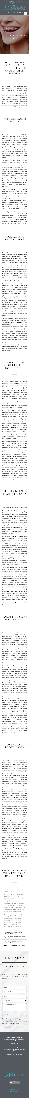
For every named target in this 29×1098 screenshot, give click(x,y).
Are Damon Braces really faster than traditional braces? (14, 890)
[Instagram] (18, 1082)
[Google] (14, 1082)
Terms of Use (14, 1092)
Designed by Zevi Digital (14, 1089)
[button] (14, 890)
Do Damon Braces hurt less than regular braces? (13, 932)
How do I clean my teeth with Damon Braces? (15, 946)
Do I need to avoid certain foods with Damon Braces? (15, 941)
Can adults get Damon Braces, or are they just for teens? (15, 937)
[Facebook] (11, 1082)
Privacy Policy (14, 1094)
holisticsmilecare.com (16, 1054)
